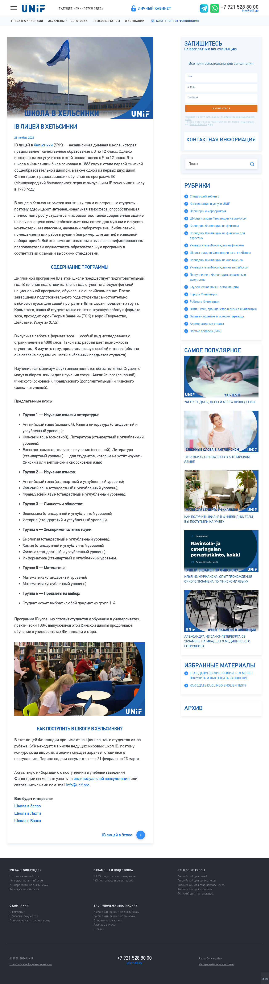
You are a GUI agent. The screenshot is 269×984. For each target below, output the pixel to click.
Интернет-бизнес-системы (216, 964)
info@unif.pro (250, 10)
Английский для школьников (197, 880)
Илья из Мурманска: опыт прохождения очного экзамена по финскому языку (218, 579)
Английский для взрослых (195, 889)
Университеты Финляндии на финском (217, 245)
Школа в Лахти (27, 813)
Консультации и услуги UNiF (210, 204)
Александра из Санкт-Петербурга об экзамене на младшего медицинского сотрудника (217, 641)
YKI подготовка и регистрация (113, 880)
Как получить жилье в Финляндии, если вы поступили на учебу (218, 519)
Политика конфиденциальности (30, 964)
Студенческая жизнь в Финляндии (214, 287)
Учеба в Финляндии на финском (115, 916)
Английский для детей (192, 876)
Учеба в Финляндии (27, 20)
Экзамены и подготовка (68, 20)
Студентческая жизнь (108, 920)
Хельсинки (43, 145)
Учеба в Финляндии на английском (117, 911)
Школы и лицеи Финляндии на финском (218, 218)
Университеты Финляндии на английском (219, 267)
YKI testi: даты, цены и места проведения (219, 402)
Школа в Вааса (27, 820)
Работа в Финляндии (204, 302)
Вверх (264, 978)
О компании (134, 20)
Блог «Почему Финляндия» (178, 20)
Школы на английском (24, 876)
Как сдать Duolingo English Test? (218, 685)
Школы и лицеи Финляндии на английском (220, 253)
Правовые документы (23, 916)
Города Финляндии (203, 294)
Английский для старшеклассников (201, 885)
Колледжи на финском (24, 889)
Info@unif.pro (77, 785)
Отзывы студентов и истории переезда (217, 316)
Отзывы (99, 929)
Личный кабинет (154, 8)
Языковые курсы (106, 20)
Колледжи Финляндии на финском (214, 226)
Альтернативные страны (207, 324)
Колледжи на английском (26, 880)
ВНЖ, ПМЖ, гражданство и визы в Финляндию (223, 309)
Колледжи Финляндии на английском (216, 260)
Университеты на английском (29, 885)
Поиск (252, 164)
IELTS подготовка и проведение (115, 876)
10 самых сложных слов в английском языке (217, 459)
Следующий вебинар (204, 196)
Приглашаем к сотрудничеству (29, 920)
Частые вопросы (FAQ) (206, 331)
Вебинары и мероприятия (208, 211)
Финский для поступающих (196, 893)
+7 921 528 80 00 (239, 6)
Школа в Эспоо (27, 806)
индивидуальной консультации (102, 778)
